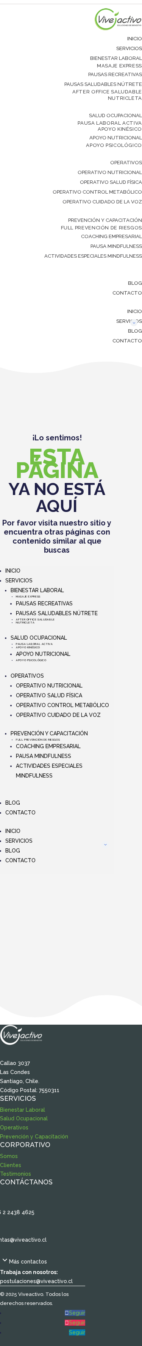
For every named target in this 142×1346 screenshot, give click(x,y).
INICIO (134, 38)
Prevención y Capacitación (34, 1137)
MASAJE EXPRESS (119, 66)
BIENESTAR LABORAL (116, 58)
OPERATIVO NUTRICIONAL (110, 172)
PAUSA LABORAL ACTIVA (110, 123)
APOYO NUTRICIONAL (115, 138)
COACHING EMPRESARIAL (111, 236)
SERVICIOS (129, 48)
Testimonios (15, 1174)
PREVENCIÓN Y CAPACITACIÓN (105, 220)
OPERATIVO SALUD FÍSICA (111, 182)
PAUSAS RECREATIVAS (115, 74)
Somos (9, 1156)
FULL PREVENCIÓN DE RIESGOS (101, 228)
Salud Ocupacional (24, 1118)
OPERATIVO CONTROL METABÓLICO (97, 192)
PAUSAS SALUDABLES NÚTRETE (103, 84)
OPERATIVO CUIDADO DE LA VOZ (102, 202)
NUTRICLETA (125, 98)
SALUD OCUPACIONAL (115, 115)
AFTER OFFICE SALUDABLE (107, 92)
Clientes (10, 1165)
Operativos (14, 1127)
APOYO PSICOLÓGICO (114, 145)
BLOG (135, 283)
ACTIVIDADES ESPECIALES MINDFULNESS (93, 256)
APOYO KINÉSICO (120, 129)
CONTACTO (127, 293)
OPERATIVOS (126, 162)
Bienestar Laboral (22, 1110)
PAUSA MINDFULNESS (116, 246)
